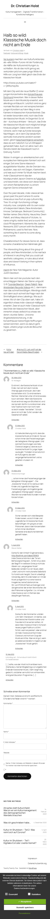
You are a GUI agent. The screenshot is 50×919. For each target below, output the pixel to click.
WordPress (33, 868)
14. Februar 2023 (44, 811)
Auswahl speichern (25, 907)
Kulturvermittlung (17, 53)
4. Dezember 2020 (40, 822)
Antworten (15, 420)
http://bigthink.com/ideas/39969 (25, 555)
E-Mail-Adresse (9, 742)
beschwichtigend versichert (29, 139)
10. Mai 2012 (10, 654)
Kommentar (8, 703)
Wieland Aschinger (18, 474)
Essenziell (13, 894)
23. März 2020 (45, 841)
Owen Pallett (31, 284)
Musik (26, 53)
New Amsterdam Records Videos (22, 286)
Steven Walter (17, 548)
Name (6, 731)
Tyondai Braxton (16, 284)
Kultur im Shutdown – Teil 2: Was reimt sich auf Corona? (19, 831)
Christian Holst (18, 50)
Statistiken (36, 894)
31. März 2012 (20, 425)
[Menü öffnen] (25, 22)
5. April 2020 (44, 831)
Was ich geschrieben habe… (17, 822)
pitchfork (41, 178)
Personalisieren (24, 913)
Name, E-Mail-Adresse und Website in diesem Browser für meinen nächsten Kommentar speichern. (25, 764)
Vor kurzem (8, 59)
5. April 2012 (16, 545)
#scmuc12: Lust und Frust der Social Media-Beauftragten (29, 350)
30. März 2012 (16, 377)
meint (6, 269)
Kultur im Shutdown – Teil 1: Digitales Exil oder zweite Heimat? (19, 841)
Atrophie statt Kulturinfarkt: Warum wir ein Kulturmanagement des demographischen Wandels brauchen (20, 812)
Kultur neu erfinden (8, 350)
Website (6, 752)
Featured (6, 53)
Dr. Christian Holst (25, 6)
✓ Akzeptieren (24, 901)
